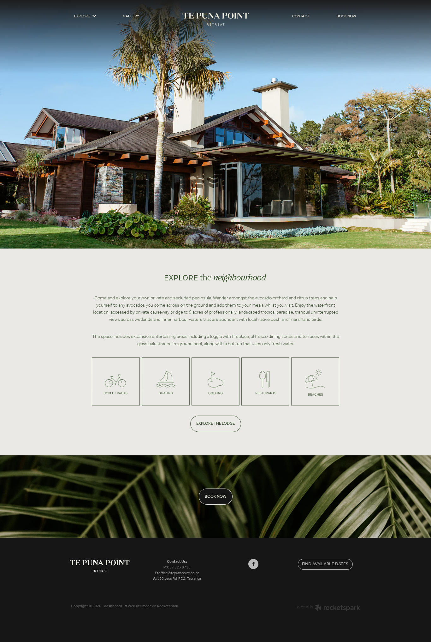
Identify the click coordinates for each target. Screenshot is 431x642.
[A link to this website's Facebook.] (253, 564)
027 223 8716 (179, 567)
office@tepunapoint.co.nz (178, 573)
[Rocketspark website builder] (328, 608)
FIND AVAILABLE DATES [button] (325, 564)
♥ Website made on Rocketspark (151, 606)
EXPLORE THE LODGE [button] (215, 424)
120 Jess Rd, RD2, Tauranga (179, 578)
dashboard (113, 606)
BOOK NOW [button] (215, 497)
